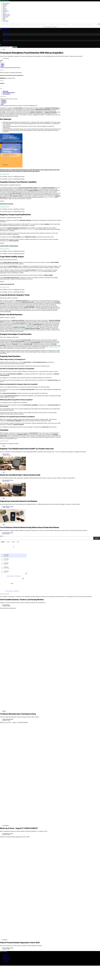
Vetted (4, 31)
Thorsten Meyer (6, 604)
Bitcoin (4, 5)
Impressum (5, 16)
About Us (5, 10)
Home (4, 12)
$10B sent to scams (48, 197)
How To (4, 8)
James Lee (2, 83)
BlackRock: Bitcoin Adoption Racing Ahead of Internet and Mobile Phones (11, 75)
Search (15, 47)
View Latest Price (4, 174)
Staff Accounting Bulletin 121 (27, 229)
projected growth (32, 309)
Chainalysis (5, 91)
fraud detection (6, 93)
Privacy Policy (6, 15)
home (4, 18)
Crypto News (6, 3)
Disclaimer (5, 20)
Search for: (2, 45)
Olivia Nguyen (6, 454)
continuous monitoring (54, 346)
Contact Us (6, 11)
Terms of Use (6, 14)
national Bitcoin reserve (20, 325)
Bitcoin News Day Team (8, 480)
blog (4, 19)
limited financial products (35, 271)
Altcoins (5, 4)
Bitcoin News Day (4, 0)
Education (5, 939)
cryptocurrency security (9, 92)
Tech (4, 7)
